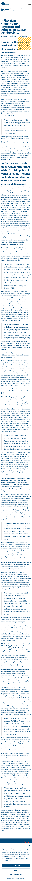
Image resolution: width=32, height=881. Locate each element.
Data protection (20, 878)
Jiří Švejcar (13, 36)
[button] (29, 845)
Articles (7, 9)
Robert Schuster (24, 36)
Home (2, 9)
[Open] (29, 3)
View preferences (16, 875)
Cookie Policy (11, 878)
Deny (16, 870)
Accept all (16, 865)
